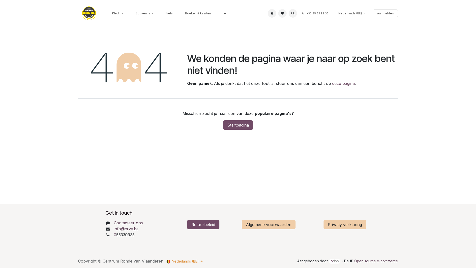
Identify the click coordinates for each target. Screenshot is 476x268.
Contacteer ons (128, 222)
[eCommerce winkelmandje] (272, 13)
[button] (293, 13)
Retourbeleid (203, 224)
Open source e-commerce (376, 261)
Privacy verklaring (345, 224)
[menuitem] (117, 13)
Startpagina (238, 125)
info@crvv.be (126, 228)
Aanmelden (385, 13)
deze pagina (343, 83)
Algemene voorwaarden (268, 224)
